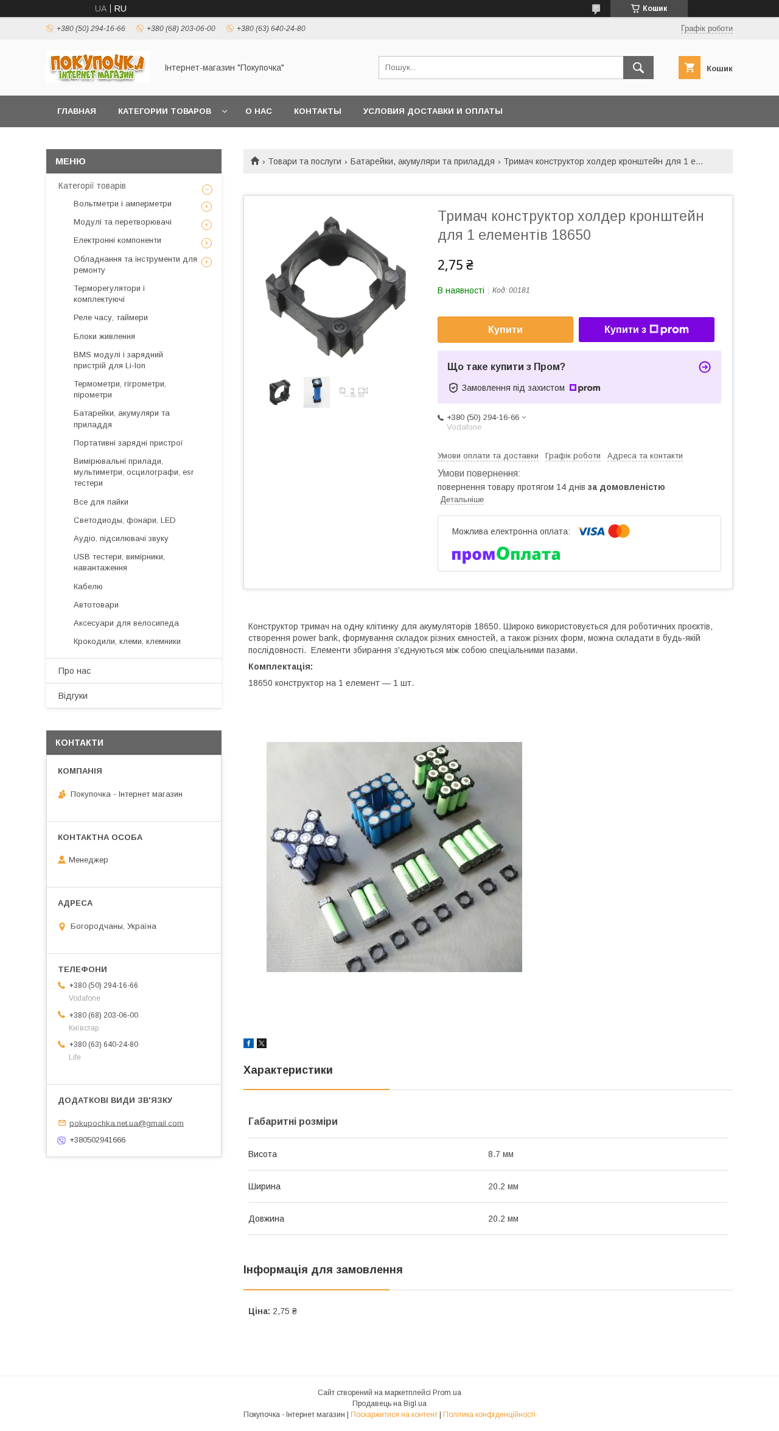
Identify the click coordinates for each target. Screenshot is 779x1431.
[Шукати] (638, 67)
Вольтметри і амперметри (123, 203)
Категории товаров (164, 111)
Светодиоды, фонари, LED (125, 520)
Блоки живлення (104, 336)
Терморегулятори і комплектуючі (109, 294)
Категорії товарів (92, 186)
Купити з (625, 329)
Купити (505, 329)
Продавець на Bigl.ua (389, 1403)
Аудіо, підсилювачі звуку (121, 538)
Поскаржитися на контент (394, 1414)
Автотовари (96, 604)
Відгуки (73, 696)
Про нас (74, 671)
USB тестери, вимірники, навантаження (119, 562)
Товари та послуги (304, 161)
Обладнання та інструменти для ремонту (135, 264)
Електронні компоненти (117, 240)
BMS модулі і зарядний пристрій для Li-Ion (118, 360)
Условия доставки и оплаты (433, 111)
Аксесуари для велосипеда (126, 623)
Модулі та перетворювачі (123, 221)
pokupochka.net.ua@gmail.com (126, 1122)
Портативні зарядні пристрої (128, 442)
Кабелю (88, 586)
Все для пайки (101, 501)
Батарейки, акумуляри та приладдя (423, 161)
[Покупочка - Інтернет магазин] (98, 80)
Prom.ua (447, 1392)
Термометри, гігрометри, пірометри (120, 389)
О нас (258, 111)
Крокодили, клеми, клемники (127, 641)
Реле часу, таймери (111, 317)
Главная (76, 111)
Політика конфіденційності (489, 1414)
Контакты (317, 111)
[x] (262, 1045)
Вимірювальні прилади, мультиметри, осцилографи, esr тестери (134, 472)
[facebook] (248, 1045)
